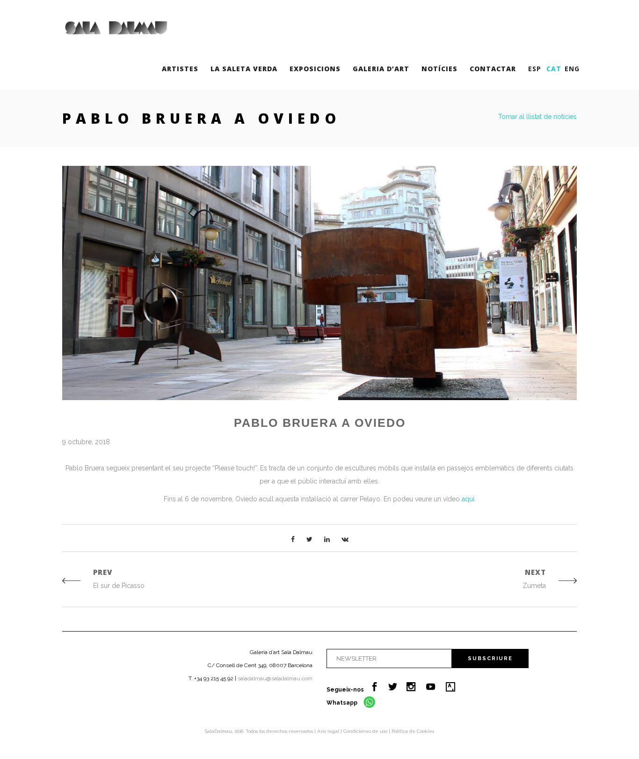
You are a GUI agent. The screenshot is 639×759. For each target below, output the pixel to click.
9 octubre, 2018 (86, 442)
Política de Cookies (413, 731)
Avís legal (329, 731)
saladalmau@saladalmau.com (275, 678)
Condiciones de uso (366, 731)
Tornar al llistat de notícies (537, 116)
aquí (468, 499)
